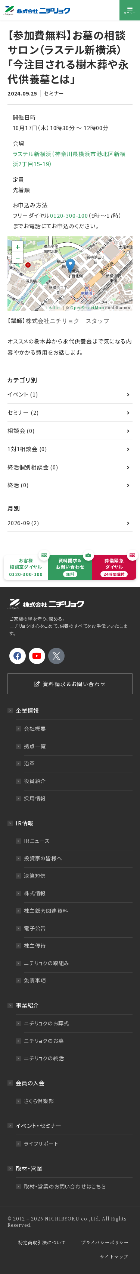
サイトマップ (114, 1256)
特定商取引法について (42, 1242)
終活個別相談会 (28, 467)
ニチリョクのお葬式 (46, 1023)
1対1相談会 (22, 449)
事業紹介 (27, 1005)
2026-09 (18, 523)
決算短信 (35, 875)
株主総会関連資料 (46, 910)
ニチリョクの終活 (44, 1058)
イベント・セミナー (39, 1125)
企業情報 (27, 710)
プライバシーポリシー (105, 1242)
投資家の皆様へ (43, 858)
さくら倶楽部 (39, 1101)
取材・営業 (29, 1168)
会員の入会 (30, 1083)
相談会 (16, 430)
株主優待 (35, 945)
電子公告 (35, 928)
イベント (17, 394)
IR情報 (25, 823)
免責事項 (35, 980)
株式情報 (35, 893)
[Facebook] (17, 656)
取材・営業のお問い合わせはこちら (65, 1186)
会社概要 (35, 728)
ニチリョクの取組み (46, 963)
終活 (13, 485)
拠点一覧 (35, 746)
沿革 (29, 763)
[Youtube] (37, 656)
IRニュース (37, 840)
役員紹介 (35, 781)
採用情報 (35, 798)
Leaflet (54, 307)
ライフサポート (41, 1143)
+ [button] (18, 246)
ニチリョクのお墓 (43, 1040)
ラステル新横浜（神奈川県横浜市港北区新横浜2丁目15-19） (69, 159)
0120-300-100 (69, 215)
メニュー (130, 13)
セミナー (54, 93)
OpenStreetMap (87, 307)
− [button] (17, 257)
